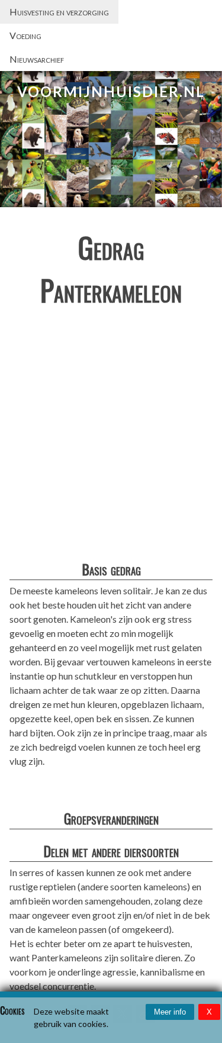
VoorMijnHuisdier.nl (111, 91)
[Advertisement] (111, 437)
